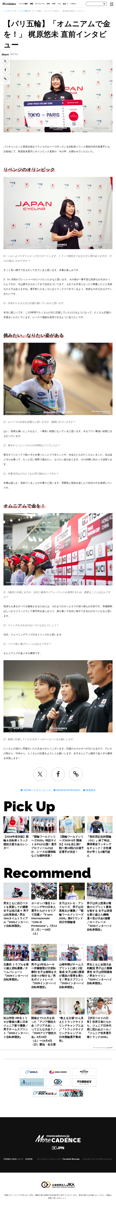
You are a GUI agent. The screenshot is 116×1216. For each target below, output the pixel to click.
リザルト (73, 4)
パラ (59, 4)
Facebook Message (71, 1159)
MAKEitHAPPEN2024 (68, 790)
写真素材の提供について (13, 1159)
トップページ (8, 11)
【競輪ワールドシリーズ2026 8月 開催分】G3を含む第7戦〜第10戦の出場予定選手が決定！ (71, 844)
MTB (53, 4)
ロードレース (39, 4)
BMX (48, 4)
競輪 (31, 4)
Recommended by (99, 1047)
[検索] (104, 4)
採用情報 (28, 1159)
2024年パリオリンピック (37, 790)
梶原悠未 (90, 790)
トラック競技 (23, 4)
